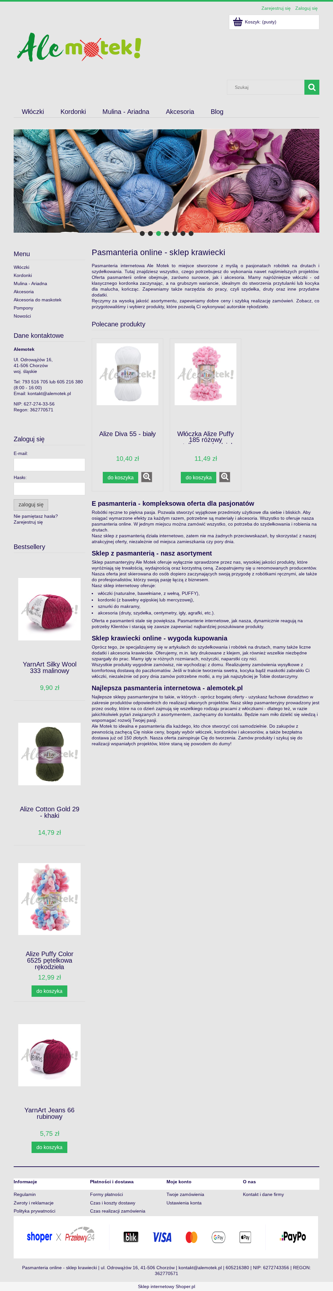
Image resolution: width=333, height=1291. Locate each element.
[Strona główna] (79, 46)
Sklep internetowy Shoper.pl (166, 1286)
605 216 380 (70, 381)
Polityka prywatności (34, 1211)
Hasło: (20, 477)
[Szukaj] (311, 87)
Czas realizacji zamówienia (117, 1211)
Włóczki (21, 267)
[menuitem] (33, 111)
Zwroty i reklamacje (34, 1202)
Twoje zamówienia (185, 1194)
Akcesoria (24, 291)
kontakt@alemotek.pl (49, 393)
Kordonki (23, 275)
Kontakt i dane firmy (263, 1194)
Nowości (22, 316)
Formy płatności (106, 1194)
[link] (166, 181)
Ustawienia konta (184, 1202)
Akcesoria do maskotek (37, 299)
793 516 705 (35, 381)
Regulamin (25, 1194)
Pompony (23, 307)
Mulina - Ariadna (30, 283)
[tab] (142, 233)
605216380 (237, 1267)
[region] (166, 181)
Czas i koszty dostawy (112, 1202)
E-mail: (21, 453)
